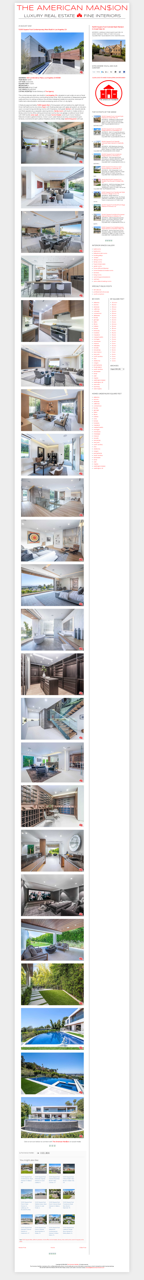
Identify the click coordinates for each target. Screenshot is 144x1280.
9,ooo (114, 348)
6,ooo (114, 354)
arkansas (96, 307)
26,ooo (114, 311)
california (35, 1239)
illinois (95, 324)
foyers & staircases (99, 264)
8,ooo (114, 350)
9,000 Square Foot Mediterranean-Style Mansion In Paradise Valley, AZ (113, 227)
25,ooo (114, 313)
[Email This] (41, 1153)
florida (96, 317)
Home (53, 1247)
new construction (67, 1239)
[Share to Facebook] (47, 1153)
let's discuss (97, 290)
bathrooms (97, 249)
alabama (96, 302)
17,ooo (114, 330)
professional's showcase (101, 292)
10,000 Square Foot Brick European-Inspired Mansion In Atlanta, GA (113, 215)
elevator (40, 1239)
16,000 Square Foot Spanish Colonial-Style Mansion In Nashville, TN (113, 143)
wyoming (97, 386)
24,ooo (114, 315)
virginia (96, 378)
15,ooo (114, 335)
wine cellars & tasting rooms (102, 281)
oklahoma (97, 360)
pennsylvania (98, 365)
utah (95, 376)
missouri (96, 343)
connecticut (97, 313)
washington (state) (99, 380)
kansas (96, 328)
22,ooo (114, 320)
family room (58, 111)
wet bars (96, 279)
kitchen (68, 109)
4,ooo (114, 358)
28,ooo (114, 307)
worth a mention (99, 294)
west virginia (97, 388)
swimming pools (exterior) (102, 277)
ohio (95, 358)
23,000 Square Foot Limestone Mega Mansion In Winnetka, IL (111, 154)
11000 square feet (27, 1239)
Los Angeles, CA (51, 95)
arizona (96, 304)
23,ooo (114, 317)
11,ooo (114, 343)
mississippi (97, 434)
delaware (97, 315)
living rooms (97, 275)
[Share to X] (45, 1153)
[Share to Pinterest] (49, 1153)
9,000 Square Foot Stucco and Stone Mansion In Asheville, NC (111, 167)
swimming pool (70, 119)
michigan (97, 339)
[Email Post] (38, 1153)
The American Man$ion (61, 1142)
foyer (44, 107)
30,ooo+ (114, 302)
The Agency (49, 91)
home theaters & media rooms (103, 270)
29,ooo (114, 304)
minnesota (97, 341)
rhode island (97, 367)
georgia (96, 320)
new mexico (97, 352)
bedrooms (97, 251)
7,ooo (113, 352)
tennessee (97, 371)
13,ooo (114, 339)
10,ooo (114, 345)
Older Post (82, 1247)
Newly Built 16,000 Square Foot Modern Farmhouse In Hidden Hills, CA (113, 181)
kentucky (97, 330)
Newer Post (22, 1247)
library (59, 1239)
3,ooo (114, 360)
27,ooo (114, 309)
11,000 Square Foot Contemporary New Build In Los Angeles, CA (43, 29)
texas (95, 373)
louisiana (96, 333)
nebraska (97, 345)
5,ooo (113, 356)
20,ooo (114, 324)
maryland (97, 335)
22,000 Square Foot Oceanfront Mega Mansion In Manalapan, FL (112, 129)
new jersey (97, 350)
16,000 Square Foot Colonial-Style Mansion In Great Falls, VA (112, 117)
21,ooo (114, 322)
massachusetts (98, 337)
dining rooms (98, 259)
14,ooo (114, 337)
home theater (56, 115)
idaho (95, 322)
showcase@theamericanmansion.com (95, 1267)
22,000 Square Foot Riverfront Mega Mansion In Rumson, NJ (113, 205)
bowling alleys (98, 255)
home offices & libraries (101, 268)
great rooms (98, 266)
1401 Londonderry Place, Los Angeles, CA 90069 (43, 78)
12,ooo (114, 341)
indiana (96, 326)
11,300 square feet (43, 105)
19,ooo (114, 326)
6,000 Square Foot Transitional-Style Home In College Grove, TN (113, 192)
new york (97, 354)
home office (46, 1239)
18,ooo (114, 328)
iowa (95, 418)
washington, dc (98, 382)
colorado (96, 311)
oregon (96, 363)
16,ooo (114, 333)
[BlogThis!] (43, 1153)
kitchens (96, 272)
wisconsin (97, 384)
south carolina (98, 369)
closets (96, 257)
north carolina (98, 356)
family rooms (98, 262)
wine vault (34, 115)
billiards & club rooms (100, 253)
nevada (96, 348)
